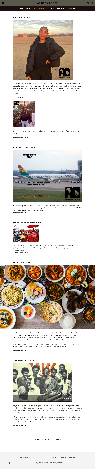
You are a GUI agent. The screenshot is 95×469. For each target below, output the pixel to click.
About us (61, 8)
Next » (58, 439)
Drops (51, 8)
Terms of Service (68, 457)
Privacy (54, 457)
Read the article (20, 137)
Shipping (43, 457)
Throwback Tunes (23, 360)
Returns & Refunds (28, 457)
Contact (73, 8)
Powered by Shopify (55, 463)
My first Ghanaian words (28, 222)
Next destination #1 (25, 147)
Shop (28, 8)
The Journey (39, 8)
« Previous (39, 439)
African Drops (47, 3)
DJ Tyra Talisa (21, 17)
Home (20, 8)
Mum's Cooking (22, 262)
